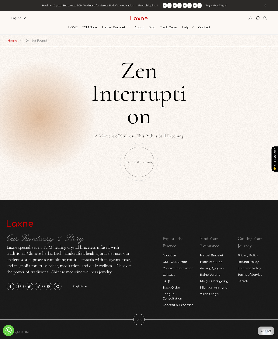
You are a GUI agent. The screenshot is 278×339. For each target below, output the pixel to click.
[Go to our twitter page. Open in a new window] (29, 286)
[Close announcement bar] (265, 5)
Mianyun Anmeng (214, 287)
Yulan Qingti (209, 294)
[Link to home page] (20, 224)
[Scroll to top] (139, 319)
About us (169, 255)
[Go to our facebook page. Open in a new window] (10, 286)
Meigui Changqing (214, 281)
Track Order (171, 287)
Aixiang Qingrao (212, 268)
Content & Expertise (178, 305)
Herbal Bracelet (211, 255)
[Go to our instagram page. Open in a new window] (20, 286)
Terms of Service (250, 274)
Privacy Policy (248, 255)
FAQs (166, 281)
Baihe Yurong (210, 274)
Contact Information (178, 268)
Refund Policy (248, 262)
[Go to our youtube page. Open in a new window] (48, 286)
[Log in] (250, 18)
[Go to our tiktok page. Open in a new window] (39, 286)
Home (12, 40)
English (16, 18)
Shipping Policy (249, 268)
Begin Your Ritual (216, 5)
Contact (169, 274)
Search (243, 281)
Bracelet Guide (211, 262)
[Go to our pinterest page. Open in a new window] (57, 286)
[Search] (257, 18)
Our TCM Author (175, 262)
